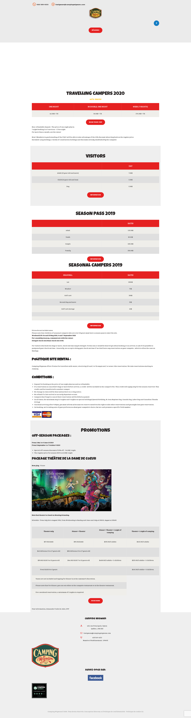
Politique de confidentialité (114, 711)
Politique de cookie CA (134, 711)
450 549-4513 (97, 637)
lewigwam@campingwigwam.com (97, 633)
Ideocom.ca (98, 711)
